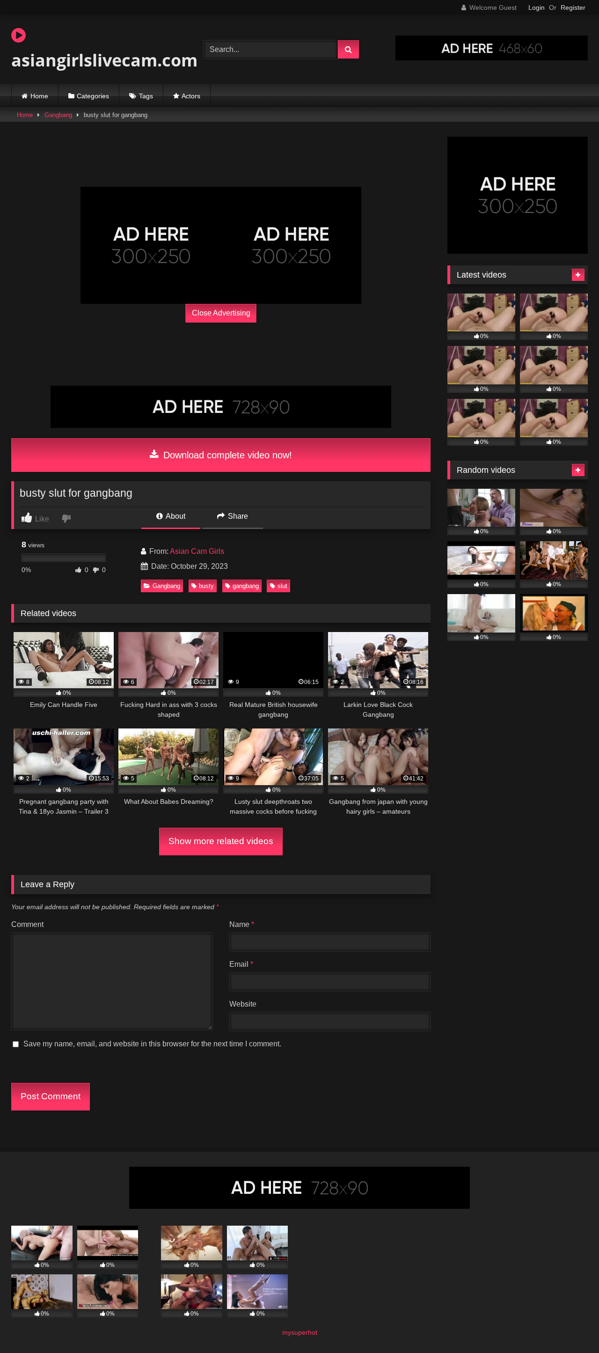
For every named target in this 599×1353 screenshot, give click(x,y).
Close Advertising (221, 313)
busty (206, 585)
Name (241, 924)
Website (242, 1004)
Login (536, 7)
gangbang (246, 585)
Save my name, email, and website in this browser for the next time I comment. (152, 1044)
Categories (93, 96)
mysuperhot (299, 1332)
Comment (27, 924)
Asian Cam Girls (197, 551)
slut (282, 585)
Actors (191, 96)
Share (237, 516)
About (174, 516)
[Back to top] (570, 1325)
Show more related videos (220, 841)
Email (241, 964)
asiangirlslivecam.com (104, 60)
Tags (146, 96)
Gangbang (58, 114)
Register (573, 7)
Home (39, 96)
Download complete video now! (226, 455)
